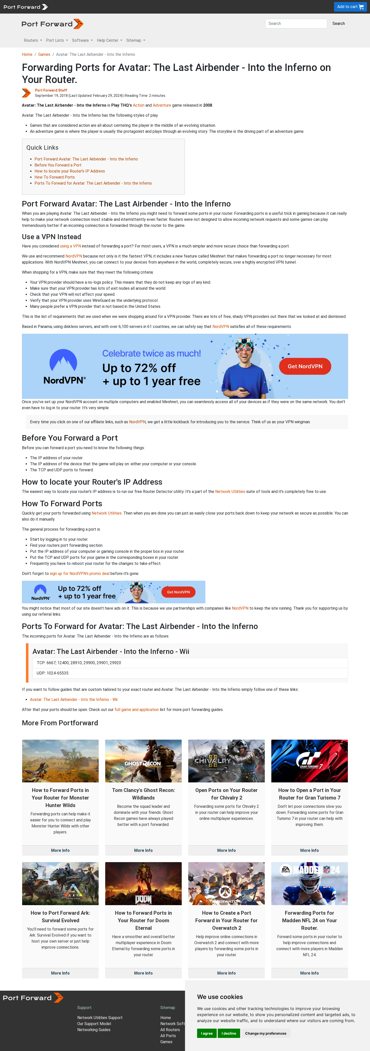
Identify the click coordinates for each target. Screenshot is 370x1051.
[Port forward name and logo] (25, 6)
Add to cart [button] (348, 6)
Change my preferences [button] (265, 1033)
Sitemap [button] (134, 40)
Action (138, 105)
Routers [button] (31, 40)
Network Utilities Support (100, 1017)
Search (338, 23)
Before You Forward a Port (58, 165)
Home (27, 54)
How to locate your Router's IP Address (69, 171)
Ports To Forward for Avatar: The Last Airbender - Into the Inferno (93, 183)
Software (110, 6)
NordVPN (73, 256)
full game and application (137, 709)
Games (44, 54)
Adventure (162, 105)
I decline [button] (229, 1033)
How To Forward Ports (54, 177)
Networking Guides (93, 1029)
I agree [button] (207, 1033)
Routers (69, 6)
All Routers (170, 1029)
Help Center (133, 6)
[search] (170, 6)
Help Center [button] (108, 40)
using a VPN (70, 246)
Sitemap (156, 6)
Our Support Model (94, 1023)
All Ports (168, 1035)
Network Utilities (230, 491)
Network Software (177, 1023)
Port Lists (89, 6)
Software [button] (81, 40)
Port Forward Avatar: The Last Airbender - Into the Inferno (86, 159)
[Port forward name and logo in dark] (53, 23)
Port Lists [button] (55, 40)
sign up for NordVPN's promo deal (79, 573)
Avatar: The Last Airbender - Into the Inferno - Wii (74, 699)
